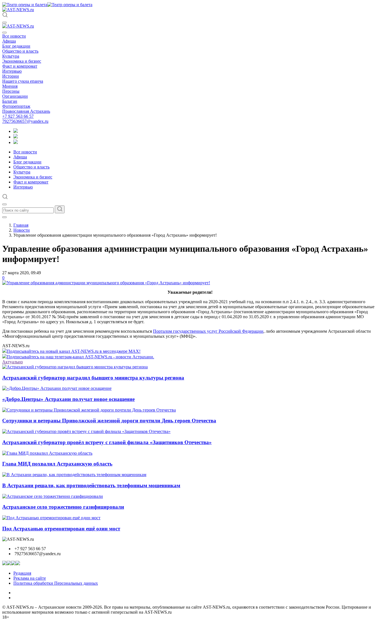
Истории (10, 76)
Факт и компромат (19, 66)
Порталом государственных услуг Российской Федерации (208, 331)
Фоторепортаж (16, 106)
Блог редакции (16, 46)
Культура (10, 56)
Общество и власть (20, 51)
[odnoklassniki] (15, 136)
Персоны (10, 91)
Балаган (9, 101)
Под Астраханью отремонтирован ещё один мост (61, 529)
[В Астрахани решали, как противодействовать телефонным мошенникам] (74, 474)
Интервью (12, 71)
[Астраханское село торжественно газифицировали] (52, 496)
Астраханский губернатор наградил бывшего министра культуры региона (93, 378)
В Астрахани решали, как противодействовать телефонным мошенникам (91, 485)
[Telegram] (15, 131)
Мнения (10, 86)
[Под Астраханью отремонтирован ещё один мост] (51, 517)
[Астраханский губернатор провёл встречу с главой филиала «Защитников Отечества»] (86, 431)
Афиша (9, 41)
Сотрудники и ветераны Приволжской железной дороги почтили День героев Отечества (109, 420)
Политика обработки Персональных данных (55, 583)
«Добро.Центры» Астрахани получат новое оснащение (68, 399)
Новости (21, 230)
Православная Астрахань (26, 111)
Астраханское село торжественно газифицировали (63, 507)
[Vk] (15, 142)
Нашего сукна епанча (22, 81)
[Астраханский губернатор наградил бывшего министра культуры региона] (75, 366)
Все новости (14, 36)
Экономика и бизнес (21, 61)
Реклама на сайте (29, 578)
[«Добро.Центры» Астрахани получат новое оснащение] (57, 388)
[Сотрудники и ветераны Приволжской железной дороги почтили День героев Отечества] (89, 410)
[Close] (4, 32)
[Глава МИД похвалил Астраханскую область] (47, 453)
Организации (15, 96)
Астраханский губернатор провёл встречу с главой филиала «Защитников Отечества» (107, 442)
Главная (20, 225)
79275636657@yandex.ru (25, 121)
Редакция (22, 573)
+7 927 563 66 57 (18, 116)
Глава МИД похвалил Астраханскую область (57, 464)
